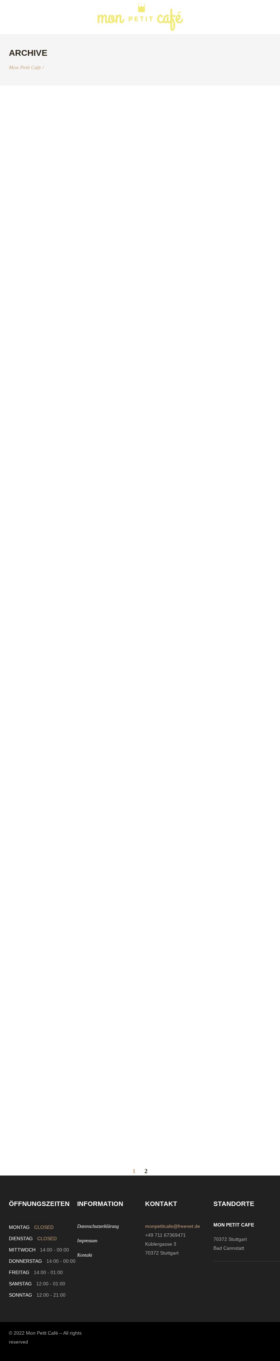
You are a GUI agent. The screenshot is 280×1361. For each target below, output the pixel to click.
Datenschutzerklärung (98, 1226)
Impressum (87, 1240)
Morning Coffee (44, 584)
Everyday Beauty (47, 1077)
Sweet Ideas (36, 489)
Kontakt (84, 1255)
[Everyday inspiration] (51, 233)
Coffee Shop (37, 394)
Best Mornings (42, 982)
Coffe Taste (35, 111)
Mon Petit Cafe (25, 67)
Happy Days (34, 783)
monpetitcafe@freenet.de (172, 1226)
